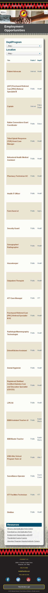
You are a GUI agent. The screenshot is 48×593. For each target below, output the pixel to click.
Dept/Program (14, 42)
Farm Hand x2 (13, 211)
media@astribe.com (24, 571)
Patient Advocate (14, 71)
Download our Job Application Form (19, 532)
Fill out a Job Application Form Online (20, 529)
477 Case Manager (14, 298)
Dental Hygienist (14, 368)
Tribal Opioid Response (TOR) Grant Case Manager (16, 141)
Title (8, 60)
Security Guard (13, 228)
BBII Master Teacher (15, 439)
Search (40, 6)
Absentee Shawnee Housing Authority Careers (23, 541)
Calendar (29, 6)
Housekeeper (12, 263)
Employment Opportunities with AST (19, 535)
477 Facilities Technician (17, 495)
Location (11, 50)
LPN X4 (10, 403)
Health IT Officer (13, 194)
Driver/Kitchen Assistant (17, 350)
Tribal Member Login (5, 6)
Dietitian (10, 512)
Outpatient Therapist (15, 281)
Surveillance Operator (16, 476)
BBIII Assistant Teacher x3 (17, 420)
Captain (10, 106)
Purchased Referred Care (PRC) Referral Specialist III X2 (17, 315)
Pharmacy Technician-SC (17, 176)
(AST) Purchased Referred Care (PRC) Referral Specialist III (18, 89)
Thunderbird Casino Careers (17, 538)
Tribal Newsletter (16, 6)
